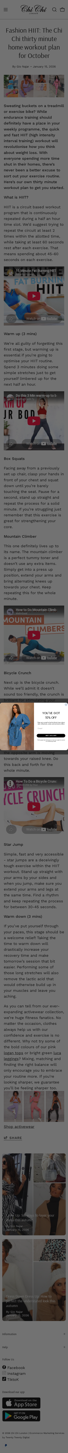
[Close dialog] (66, 705)
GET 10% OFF (51, 736)
